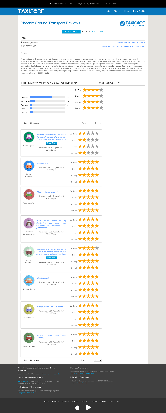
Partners (65, 401)
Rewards (75, 401)
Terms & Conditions (98, 401)
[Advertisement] (124, 100)
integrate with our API (26, 393)
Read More (51, 143)
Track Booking (139, 11)
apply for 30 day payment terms (82, 373)
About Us (55, 401)
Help (126, 11)
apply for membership (51, 374)
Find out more (82, 383)
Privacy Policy (114, 401)
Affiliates (84, 401)
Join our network (24, 381)
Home (46, 401)
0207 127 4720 (98, 31)
